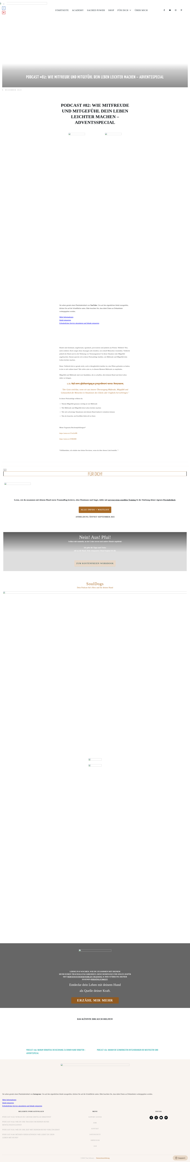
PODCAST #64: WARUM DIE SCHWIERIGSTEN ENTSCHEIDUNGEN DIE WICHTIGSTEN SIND (127, 1050)
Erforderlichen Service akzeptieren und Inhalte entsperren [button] (79, 323)
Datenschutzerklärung (103, 1158)
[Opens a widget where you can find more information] (180, 1158)
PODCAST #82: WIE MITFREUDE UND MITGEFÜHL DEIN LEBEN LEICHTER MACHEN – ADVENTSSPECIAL (95, 77)
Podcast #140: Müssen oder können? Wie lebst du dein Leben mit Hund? (28, 1136)
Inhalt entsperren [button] (65, 320)
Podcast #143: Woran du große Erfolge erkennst (26, 1117)
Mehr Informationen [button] (66, 317)
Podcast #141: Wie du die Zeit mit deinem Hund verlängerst (31, 1130)
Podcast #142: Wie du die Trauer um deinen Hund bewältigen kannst (25, 1123)
